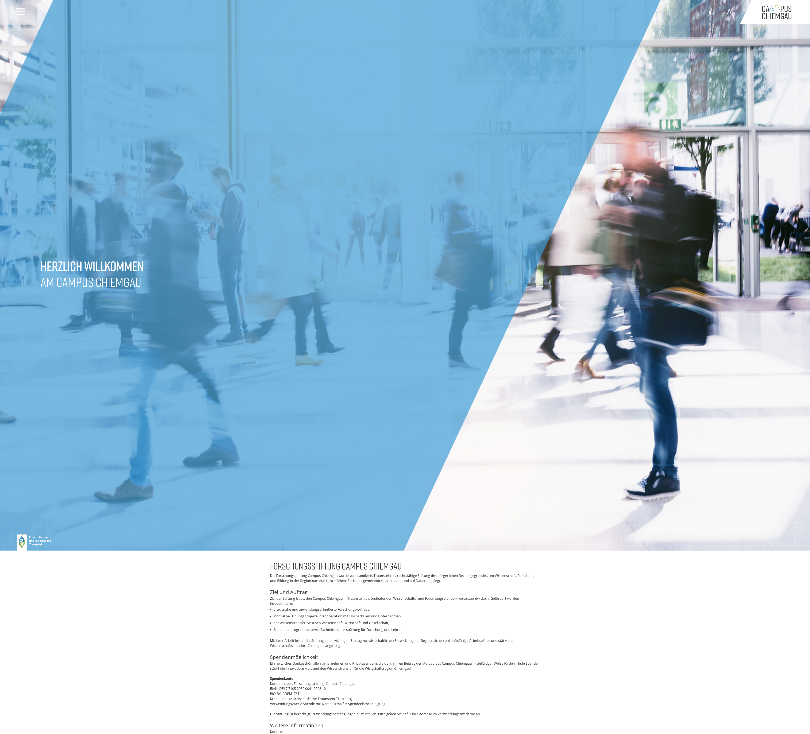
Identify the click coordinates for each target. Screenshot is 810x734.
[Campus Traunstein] (774, 12)
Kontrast (711, 12)
